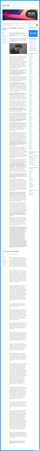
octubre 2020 (30, 79)
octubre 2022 (30, 63)
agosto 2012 (30, 143)
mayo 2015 (30, 121)
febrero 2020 (30, 84)
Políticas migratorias (31, 185)
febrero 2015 (30, 123)
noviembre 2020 (31, 78)
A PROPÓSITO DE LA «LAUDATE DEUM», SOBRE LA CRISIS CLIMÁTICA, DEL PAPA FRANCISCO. (33, 48)
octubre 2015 (30, 118)
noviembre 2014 (31, 125)
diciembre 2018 (31, 93)
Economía (30, 174)
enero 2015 (30, 124)
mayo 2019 (30, 90)
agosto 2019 (30, 88)
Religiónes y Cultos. (31, 187)
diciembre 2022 (31, 62)
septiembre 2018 (31, 95)
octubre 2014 (30, 126)
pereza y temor (5, 42)
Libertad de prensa (31, 179)
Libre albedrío (5, 41)
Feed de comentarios (31, 194)
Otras (29, 181)
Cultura (30, 170)
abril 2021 (30, 75)
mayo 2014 (30, 129)
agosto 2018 (30, 96)
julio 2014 (30, 128)
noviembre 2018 (31, 94)
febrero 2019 (30, 92)
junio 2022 (30, 66)
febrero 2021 (30, 76)
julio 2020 (30, 81)
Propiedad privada (31, 186)
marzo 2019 (30, 91)
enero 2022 (30, 69)
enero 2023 (30, 61)
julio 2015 (30, 120)
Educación (3, 257)
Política (6, 37)
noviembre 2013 (31, 133)
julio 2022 (30, 65)
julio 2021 (30, 73)
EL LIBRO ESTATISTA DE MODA (33, 164)
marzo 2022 (30, 68)
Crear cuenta (30, 192)
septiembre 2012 (31, 142)
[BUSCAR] (37, 25)
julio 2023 (30, 58)
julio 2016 (30, 112)
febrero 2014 (30, 131)
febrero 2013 (30, 139)
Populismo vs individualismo (32, 165)
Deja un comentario (4, 43)
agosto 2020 (30, 80)
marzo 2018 (30, 99)
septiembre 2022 (31, 64)
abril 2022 (30, 67)
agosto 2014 (30, 127)
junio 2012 (30, 144)
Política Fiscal (30, 183)
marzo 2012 (30, 146)
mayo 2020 (30, 82)
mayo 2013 (30, 137)
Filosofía (6, 257)
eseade (3, 255)
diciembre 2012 (31, 140)
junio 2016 (30, 113)
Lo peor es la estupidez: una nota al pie (12, 28)
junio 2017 (30, 105)
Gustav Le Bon (5, 39)
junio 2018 (30, 97)
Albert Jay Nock (4, 259)
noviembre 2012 (31, 141)
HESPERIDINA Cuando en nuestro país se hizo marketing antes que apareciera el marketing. (33, 158)
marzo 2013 (30, 138)
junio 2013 (30, 136)
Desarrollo (30, 172)
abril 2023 (30, 60)
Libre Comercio (31, 180)
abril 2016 (30, 114)
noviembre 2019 (31, 86)
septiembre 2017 (31, 103)
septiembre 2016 (31, 111)
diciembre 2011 (31, 148)
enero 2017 (30, 108)
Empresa (30, 175)
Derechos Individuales (4, 35)
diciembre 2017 (31, 101)
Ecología (30, 173)
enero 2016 (30, 116)
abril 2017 (30, 106)
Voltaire (6, 264)
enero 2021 (30, 77)
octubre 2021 (30, 71)
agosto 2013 (30, 135)
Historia (30, 177)
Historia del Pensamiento (32, 178)
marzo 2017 (30, 107)
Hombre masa (4, 260)
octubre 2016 (30, 110)
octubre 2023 (30, 56)
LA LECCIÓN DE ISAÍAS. (10, 251)
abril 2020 (30, 83)
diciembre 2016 (31, 109)
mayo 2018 (30, 98)
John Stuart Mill (6, 261)
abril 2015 (30, 122)
